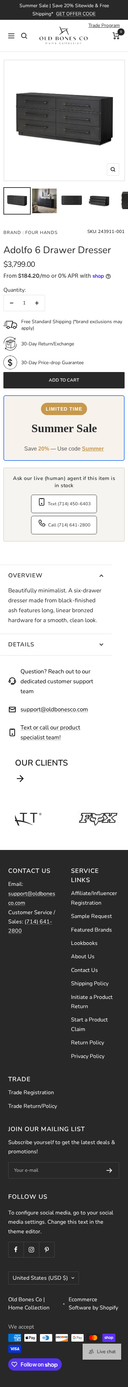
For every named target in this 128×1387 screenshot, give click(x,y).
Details (21, 644)
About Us (83, 956)
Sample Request (91, 916)
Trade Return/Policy (32, 1106)
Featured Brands (91, 930)
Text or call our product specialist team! (50, 732)
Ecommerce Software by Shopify (93, 1304)
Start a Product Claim (89, 1024)
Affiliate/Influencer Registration (94, 898)
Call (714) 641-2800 (69, 525)
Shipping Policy (90, 983)
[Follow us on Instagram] (31, 1249)
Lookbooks (84, 943)
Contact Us (84, 970)
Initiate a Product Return (92, 1001)
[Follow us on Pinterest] (46, 1249)
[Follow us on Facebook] (16, 1249)
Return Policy (87, 1042)
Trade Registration (31, 1092)
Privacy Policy (87, 1056)
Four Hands (41, 233)
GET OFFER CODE (76, 14)
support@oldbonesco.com (54, 709)
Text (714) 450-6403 (69, 504)
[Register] (109, 1170)
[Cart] (116, 35)
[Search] (24, 35)
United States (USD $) (40, 1278)
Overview (25, 575)
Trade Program (104, 25)
